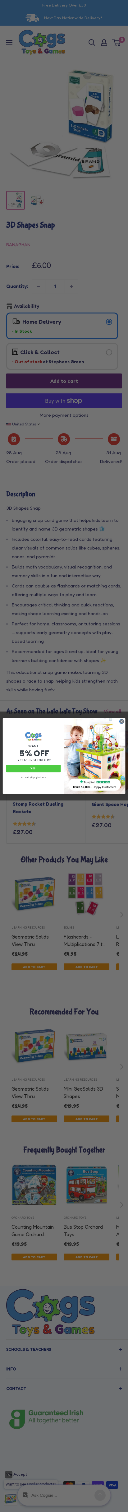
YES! (33, 768)
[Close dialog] (121, 721)
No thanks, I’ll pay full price (33, 777)
